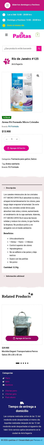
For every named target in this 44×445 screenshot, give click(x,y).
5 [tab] (27, 363)
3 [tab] (23, 363)
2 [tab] (21, 363)
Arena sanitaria (12, 164)
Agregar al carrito (17, 148)
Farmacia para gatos (20, 159)
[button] (6, 35)
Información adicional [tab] (15, 276)
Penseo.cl (37, 440)
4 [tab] (25, 363)
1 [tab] (17, 363)
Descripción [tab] (11, 188)
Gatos (34, 159)
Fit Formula (13, 126)
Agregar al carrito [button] (23, 338)
